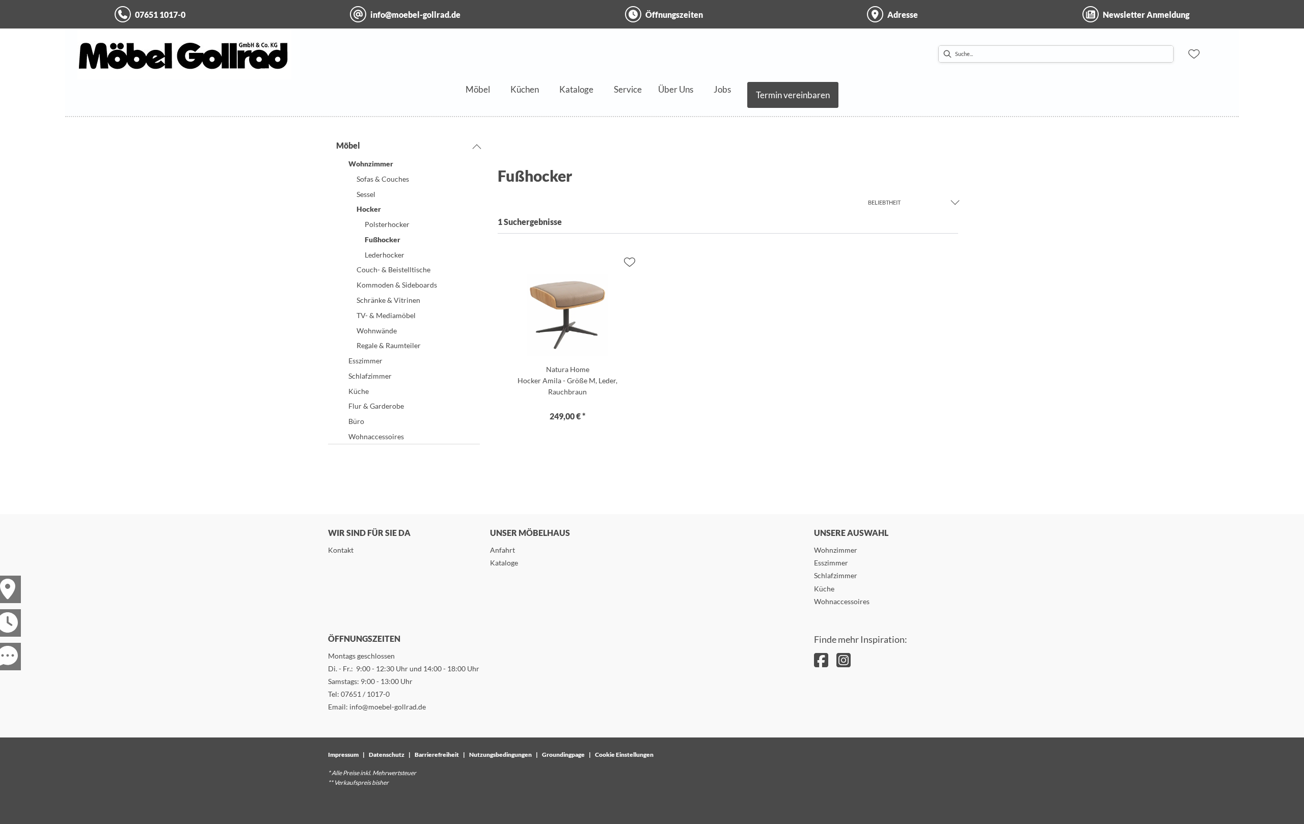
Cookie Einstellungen (624, 754)
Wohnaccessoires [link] (842, 601)
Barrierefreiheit (437, 754)
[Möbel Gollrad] (184, 54)
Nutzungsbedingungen (500, 754)
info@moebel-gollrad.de (387, 706)
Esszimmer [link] (831, 562)
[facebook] (821, 660)
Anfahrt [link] (502, 550)
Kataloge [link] (504, 562)
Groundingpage (563, 754)
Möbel (348, 145)
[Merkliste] (1194, 54)
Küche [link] (824, 588)
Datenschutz (386, 754)
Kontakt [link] (341, 550)
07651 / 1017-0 (365, 694)
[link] (478, 89)
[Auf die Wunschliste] (629, 262)
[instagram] (843, 660)
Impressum (343, 754)
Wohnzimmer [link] (835, 550)
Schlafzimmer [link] (835, 575)
